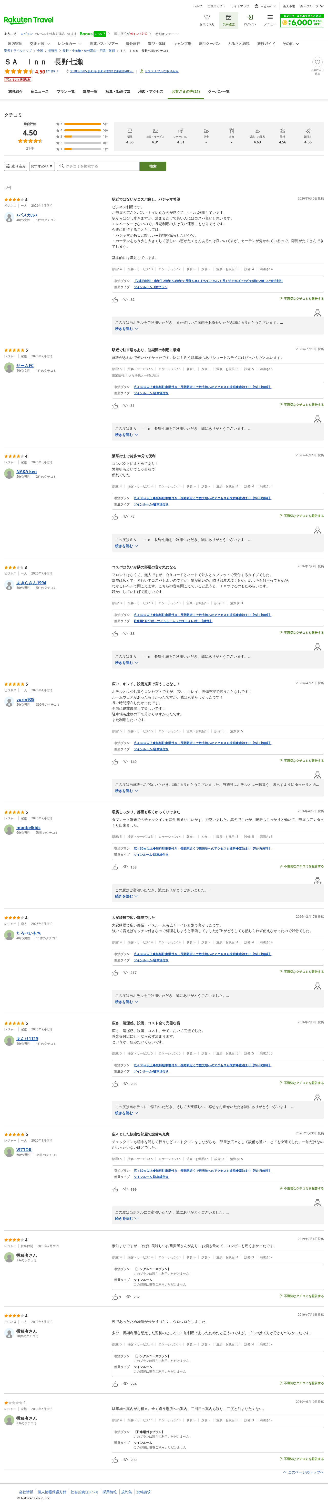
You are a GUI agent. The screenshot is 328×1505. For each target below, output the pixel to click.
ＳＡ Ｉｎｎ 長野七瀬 (43, 61)
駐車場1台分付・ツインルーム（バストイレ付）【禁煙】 (173, 621)
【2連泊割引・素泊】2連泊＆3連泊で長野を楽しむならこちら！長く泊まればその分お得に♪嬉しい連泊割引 (208, 281)
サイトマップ (240, 6)
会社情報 (26, 1492)
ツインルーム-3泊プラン (150, 287)
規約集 (126, 1492)
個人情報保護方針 (52, 1492)
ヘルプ (197, 6)
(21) (186, 91)
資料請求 (143, 1492)
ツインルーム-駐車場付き (151, 393)
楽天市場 (289, 6)
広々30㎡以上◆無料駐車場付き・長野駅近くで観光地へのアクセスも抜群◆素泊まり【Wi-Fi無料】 (202, 387)
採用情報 (109, 1492)
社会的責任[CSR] (84, 1492)
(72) (118, 91)
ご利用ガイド (216, 6)
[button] (56, 217)
